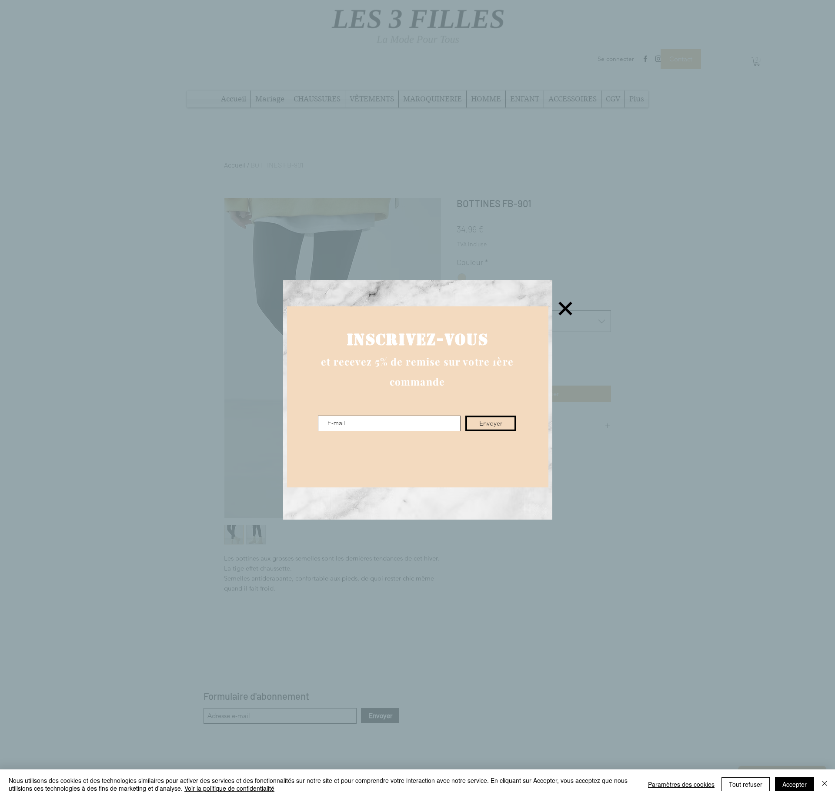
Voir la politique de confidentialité (229, 788)
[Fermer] (824, 784)
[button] (565, 309)
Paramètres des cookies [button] (681, 784)
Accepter (794, 784)
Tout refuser (745, 784)
